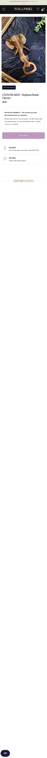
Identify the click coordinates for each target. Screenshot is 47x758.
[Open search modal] (38, 8)
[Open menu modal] (3, 8)
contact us (8, 124)
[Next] (43, 2)
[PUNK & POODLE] (24, 8)
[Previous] (4, 2)
